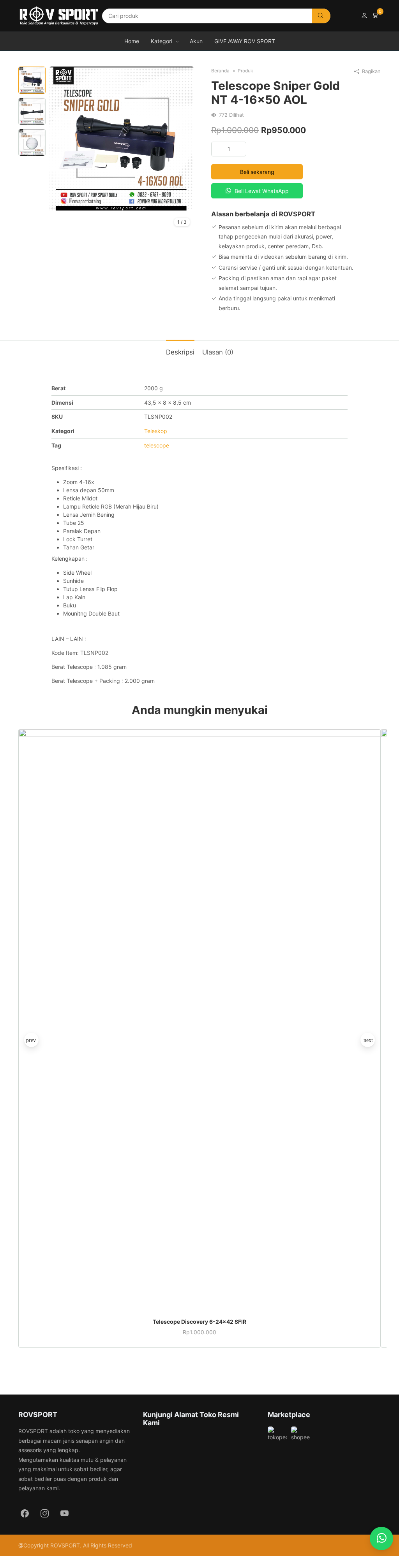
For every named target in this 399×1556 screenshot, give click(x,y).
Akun (196, 41)
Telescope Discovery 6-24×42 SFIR (199, 1321)
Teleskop (155, 431)
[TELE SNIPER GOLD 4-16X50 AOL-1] (121, 139)
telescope (156, 445)
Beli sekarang (257, 171)
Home (131, 41)
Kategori (161, 41)
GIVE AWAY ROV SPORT (244, 41)
